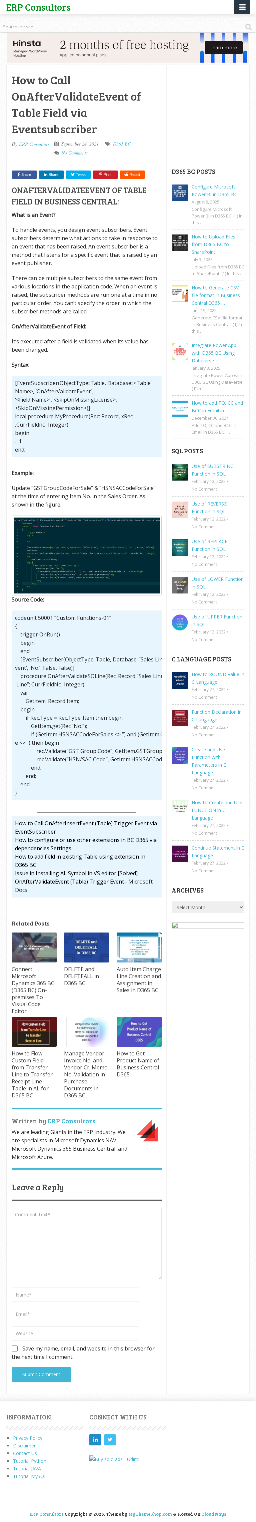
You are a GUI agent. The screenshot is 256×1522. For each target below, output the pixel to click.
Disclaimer (24, 1445)
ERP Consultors (38, 7)
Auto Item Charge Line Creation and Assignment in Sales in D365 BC (139, 979)
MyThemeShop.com (150, 1514)
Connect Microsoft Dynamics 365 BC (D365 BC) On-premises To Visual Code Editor (33, 990)
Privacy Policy (27, 1438)
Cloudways (213, 1514)
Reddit (135, 175)
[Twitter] (110, 1439)
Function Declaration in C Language (217, 716)
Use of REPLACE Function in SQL (209, 545)
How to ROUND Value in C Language (218, 678)
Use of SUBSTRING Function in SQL (213, 470)
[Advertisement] (214, 116)
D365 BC (122, 144)
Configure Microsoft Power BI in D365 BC (214, 190)
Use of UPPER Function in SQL (217, 620)
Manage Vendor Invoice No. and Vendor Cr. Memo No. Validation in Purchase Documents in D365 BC (86, 1074)
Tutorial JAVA (27, 1468)
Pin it (107, 175)
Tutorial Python (29, 1461)
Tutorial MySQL (30, 1476)
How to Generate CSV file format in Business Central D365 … (216, 295)
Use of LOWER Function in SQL (218, 583)
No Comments (75, 153)
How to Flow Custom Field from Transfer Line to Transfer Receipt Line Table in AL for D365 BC (32, 1074)
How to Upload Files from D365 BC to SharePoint (213, 244)
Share (26, 175)
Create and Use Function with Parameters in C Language (209, 761)
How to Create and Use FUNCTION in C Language (217, 810)
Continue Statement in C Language (218, 852)
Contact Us (25, 1453)
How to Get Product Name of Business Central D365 (138, 1064)
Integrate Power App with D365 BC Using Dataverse (214, 353)
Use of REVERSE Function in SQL (209, 508)
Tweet (80, 175)
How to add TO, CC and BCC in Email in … (217, 407)
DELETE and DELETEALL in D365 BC (81, 976)
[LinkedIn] (95, 1439)
